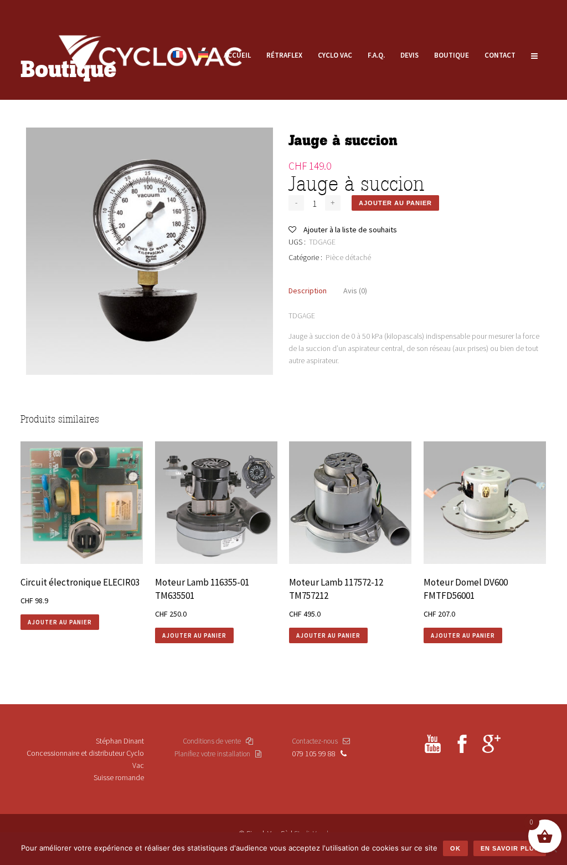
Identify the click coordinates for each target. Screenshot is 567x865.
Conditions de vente (214, 741)
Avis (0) (355, 291)
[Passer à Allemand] (203, 55)
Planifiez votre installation (214, 754)
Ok (455, 848)
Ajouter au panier (395, 203)
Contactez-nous (317, 741)
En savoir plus (510, 848)
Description (307, 291)
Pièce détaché (348, 257)
